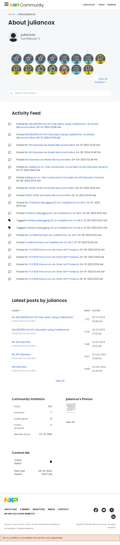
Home (11, 14)
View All (60, 380)
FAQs (101, 4)
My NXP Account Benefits (19, 513)
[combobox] (60, 93)
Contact (63, 509)
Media (51, 509)
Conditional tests (34, 242)
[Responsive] (88, 69)
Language (89, 4)
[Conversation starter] (88, 59)
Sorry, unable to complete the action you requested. (32, 537)
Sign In (111, 4)
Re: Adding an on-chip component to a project (52, 167)
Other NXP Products (67, 249)
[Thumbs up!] (40, 69)
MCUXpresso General (95, 167)
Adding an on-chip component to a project (50, 177)
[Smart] (16, 69)
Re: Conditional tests (36, 235)
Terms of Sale (31, 524)
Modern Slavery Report (49, 524)
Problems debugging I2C (39, 213)
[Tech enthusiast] (64, 59)
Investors (39, 509)
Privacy (7, 524)
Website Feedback (25, 528)
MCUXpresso (32, 159)
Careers (25, 509)
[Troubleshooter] (64, 69)
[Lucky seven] (28, 59)
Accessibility (10, 528)
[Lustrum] (52, 59)
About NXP (10, 509)
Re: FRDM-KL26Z (34, 188)
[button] (71, 408)
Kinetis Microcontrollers (61, 145)
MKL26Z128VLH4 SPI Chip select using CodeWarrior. (54, 134)
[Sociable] (28, 69)
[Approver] (52, 69)
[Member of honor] (16, 59)
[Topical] (76, 59)
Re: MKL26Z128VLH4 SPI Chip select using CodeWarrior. (56, 124)
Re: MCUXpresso (34, 145)
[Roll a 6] (40, 59)
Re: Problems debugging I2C (41, 202)
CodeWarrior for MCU (73, 202)
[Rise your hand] (76, 69)
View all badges (101, 80)
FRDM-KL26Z (32, 195)
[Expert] (100, 59)
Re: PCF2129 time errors (38, 249)
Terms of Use (18, 524)
